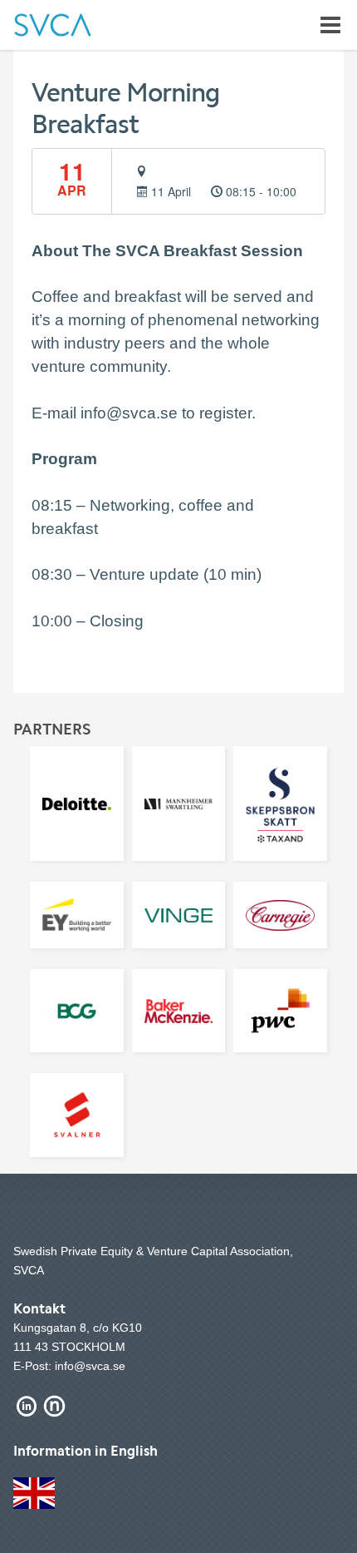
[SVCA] (52, 24)
